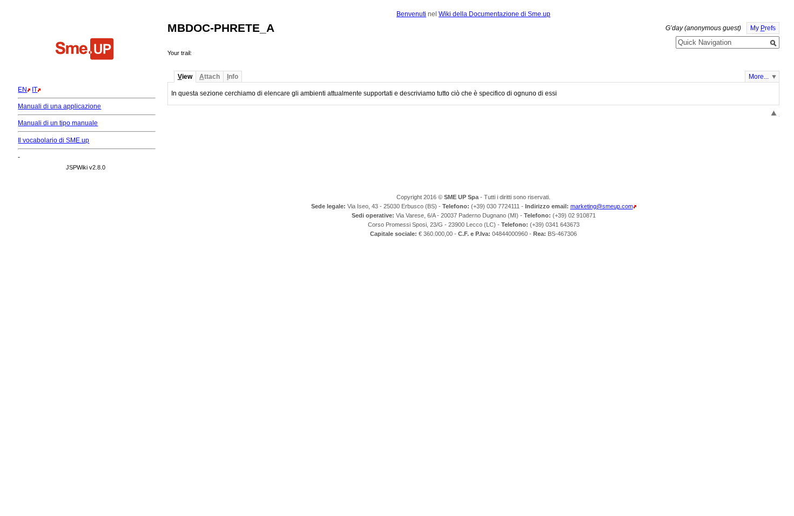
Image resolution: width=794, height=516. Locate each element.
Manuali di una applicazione (59, 106)
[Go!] (773, 43)
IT (34, 89)
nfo (232, 76)
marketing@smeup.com (601, 206)
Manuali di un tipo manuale (58, 123)
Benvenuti (411, 14)
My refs (763, 28)
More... (759, 76)
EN (22, 89)
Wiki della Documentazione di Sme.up (494, 14)
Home (85, 50)
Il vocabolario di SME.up (53, 140)
